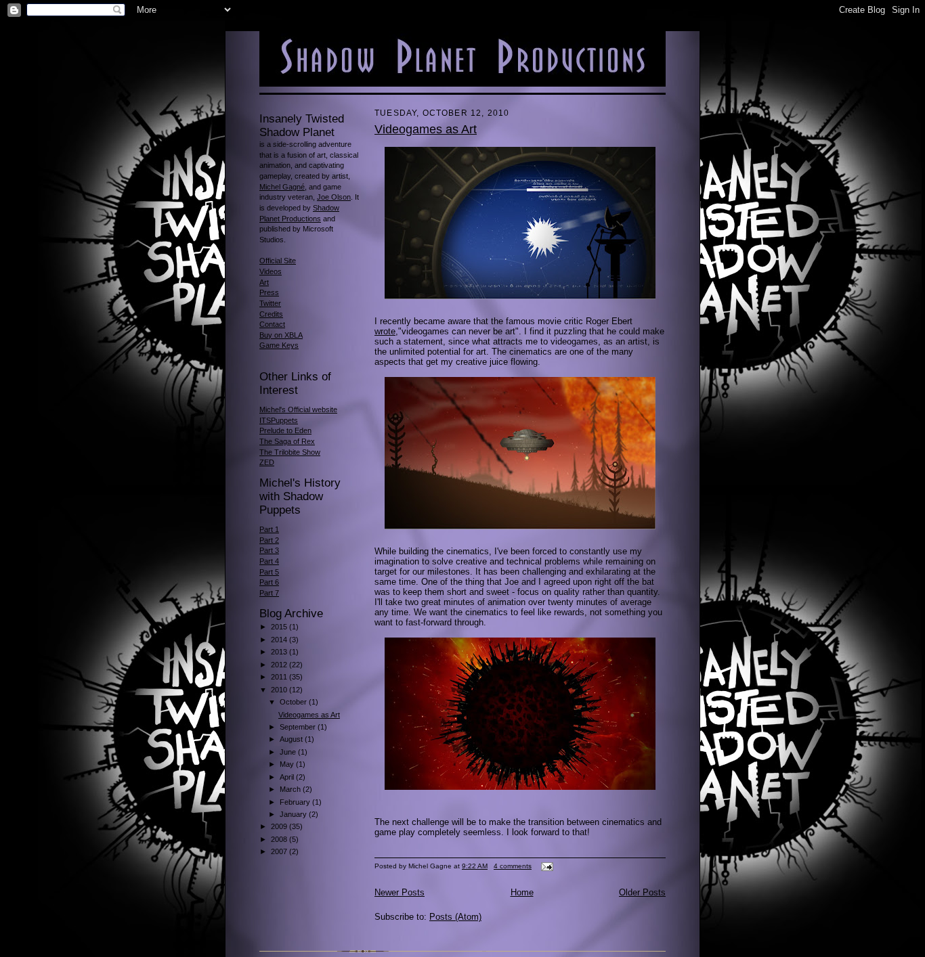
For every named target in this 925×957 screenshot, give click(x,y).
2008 (280, 839)
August (292, 739)
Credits (271, 314)
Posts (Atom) (455, 917)
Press (269, 292)
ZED (266, 462)
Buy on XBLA (281, 335)
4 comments (513, 866)
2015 (280, 627)
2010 (280, 690)
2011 (280, 677)
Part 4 (269, 561)
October (294, 702)
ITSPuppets (278, 420)
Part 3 (269, 550)
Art (264, 282)
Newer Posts (399, 892)
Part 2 (269, 540)
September (299, 727)
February (296, 802)
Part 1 (269, 529)
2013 (280, 652)
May (288, 764)
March (291, 789)
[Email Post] (545, 866)
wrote (384, 331)
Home (522, 892)
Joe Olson (334, 197)
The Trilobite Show (289, 452)
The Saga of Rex (287, 441)
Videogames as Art (309, 715)
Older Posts (642, 892)
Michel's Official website (298, 409)
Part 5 (269, 572)
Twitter (270, 303)
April (288, 777)
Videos (270, 271)
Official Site (277, 261)
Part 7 (269, 593)
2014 (280, 640)
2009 (280, 826)
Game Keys (279, 345)
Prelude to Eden (285, 430)
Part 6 (269, 582)
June (289, 752)
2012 (280, 665)
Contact (272, 324)
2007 (280, 851)
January (294, 814)
